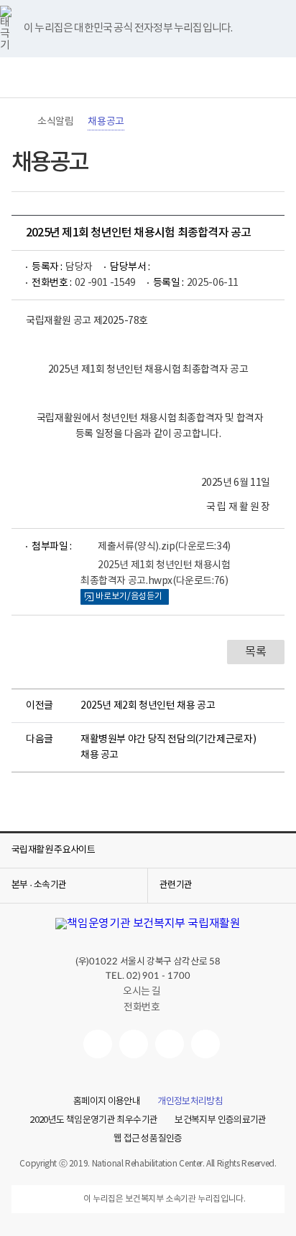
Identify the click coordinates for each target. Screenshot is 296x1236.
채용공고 (106, 122)
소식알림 (55, 122)
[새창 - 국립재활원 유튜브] (97, 1044)
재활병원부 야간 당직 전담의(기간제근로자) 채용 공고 (168, 747)
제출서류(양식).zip (164, 546)
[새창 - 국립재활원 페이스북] (205, 1044)
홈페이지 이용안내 (106, 1102)
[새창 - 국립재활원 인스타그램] (169, 1044)
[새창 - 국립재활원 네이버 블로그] (133, 1044)
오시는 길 (142, 991)
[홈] (18, 122)
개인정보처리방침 (190, 1102)
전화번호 (141, 1007)
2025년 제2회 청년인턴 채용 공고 (147, 706)
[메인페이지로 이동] (148, 78)
